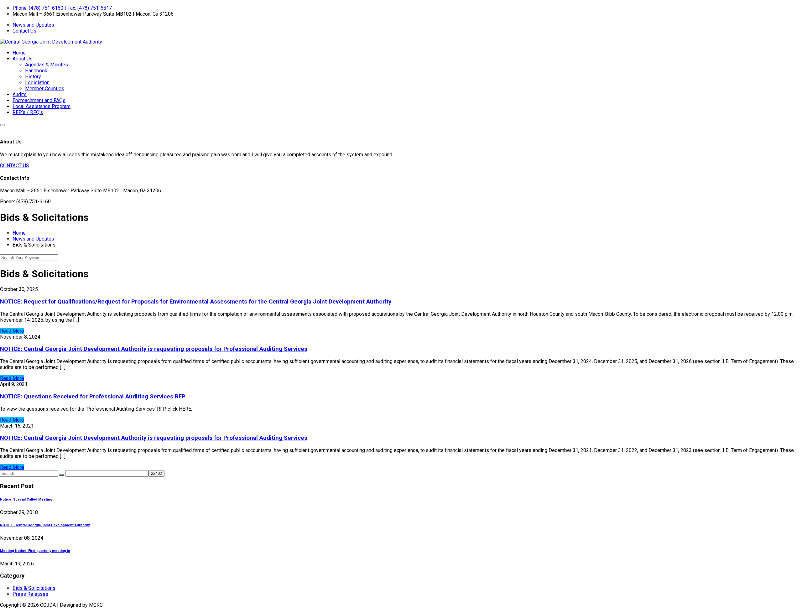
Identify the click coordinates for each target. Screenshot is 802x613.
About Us (23, 59)
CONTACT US (14, 166)
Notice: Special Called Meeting (26, 499)
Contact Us (24, 31)
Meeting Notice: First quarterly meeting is (35, 551)
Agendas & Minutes (46, 65)
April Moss (54, 337)
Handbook (36, 71)
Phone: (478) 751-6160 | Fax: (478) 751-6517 (62, 8)
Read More (12, 331)
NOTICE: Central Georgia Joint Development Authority (45, 525)
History (33, 77)
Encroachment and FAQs (39, 100)
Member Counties (44, 88)
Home (19, 53)
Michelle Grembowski (63, 289)
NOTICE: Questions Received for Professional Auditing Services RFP (92, 396)
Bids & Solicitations (34, 588)
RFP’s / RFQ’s (28, 112)
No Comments (103, 289)
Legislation (37, 83)
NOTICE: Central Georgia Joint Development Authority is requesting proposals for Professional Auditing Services (153, 348)
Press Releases (30, 594)
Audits (20, 94)
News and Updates (33, 25)
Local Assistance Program (41, 106)
